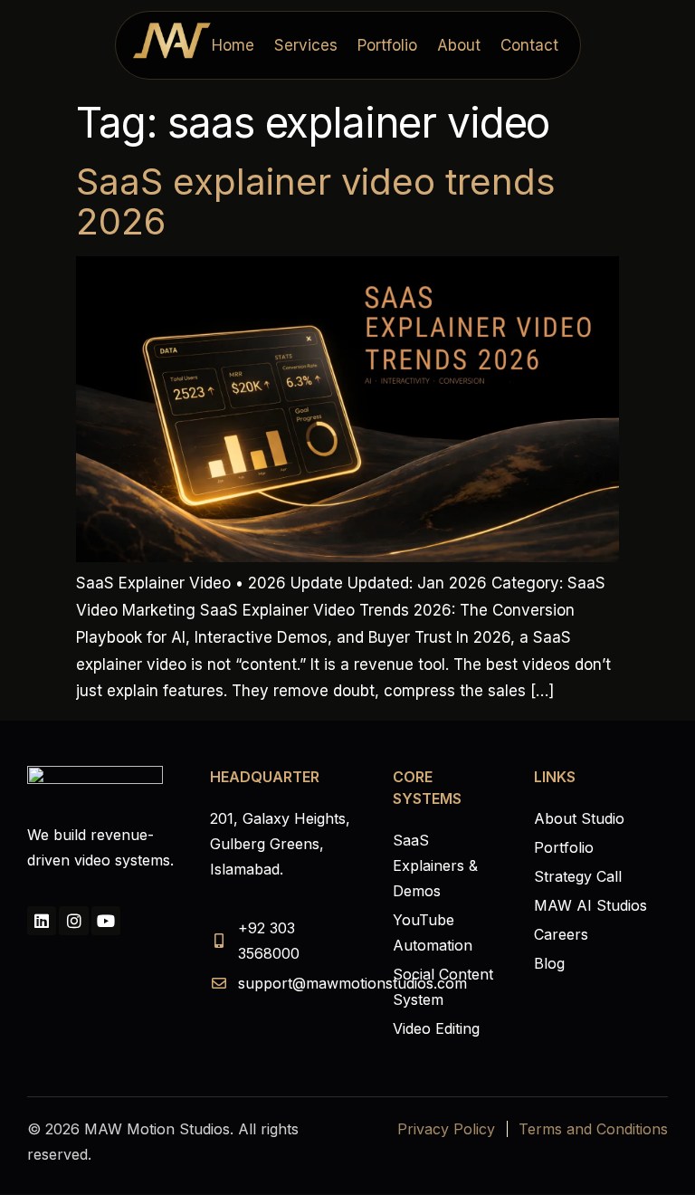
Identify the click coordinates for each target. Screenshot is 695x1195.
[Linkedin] (41, 920)
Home (233, 45)
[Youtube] (105, 920)
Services (306, 45)
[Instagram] (73, 920)
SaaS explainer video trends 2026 (316, 201)
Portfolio (387, 45)
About (459, 45)
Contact (529, 45)
